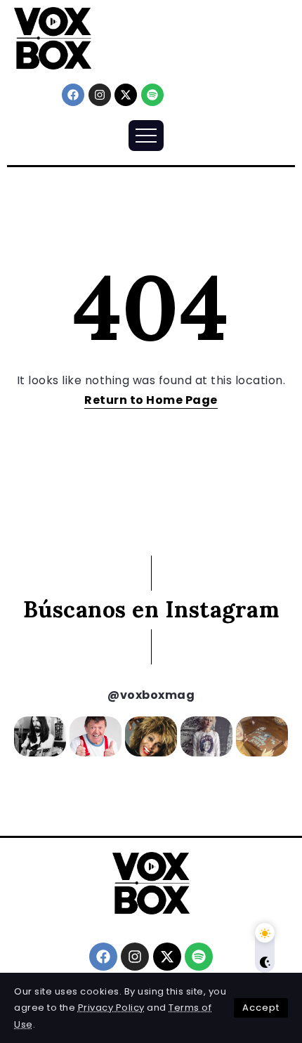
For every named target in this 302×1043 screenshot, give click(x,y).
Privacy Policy (111, 1007)
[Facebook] (73, 95)
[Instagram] (99, 95)
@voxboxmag (151, 695)
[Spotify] (152, 95)
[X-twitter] (125, 95)
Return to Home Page (151, 400)
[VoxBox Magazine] (52, 37)
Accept (261, 1007)
